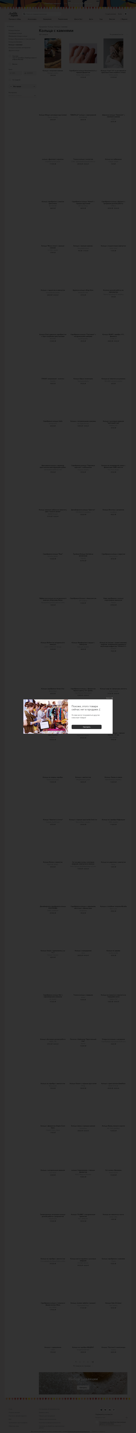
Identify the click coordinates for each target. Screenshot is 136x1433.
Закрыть (108, 698)
